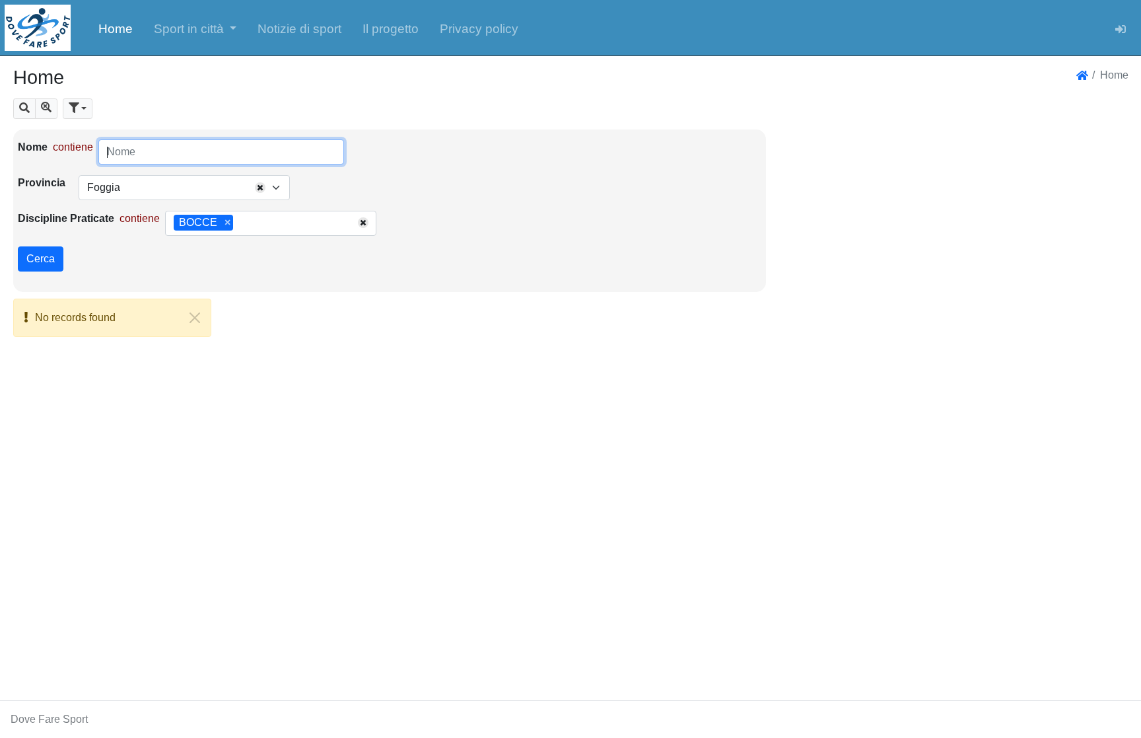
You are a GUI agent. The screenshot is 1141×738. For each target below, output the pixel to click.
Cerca (40, 258)
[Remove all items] (260, 187)
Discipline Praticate (66, 218)
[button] (195, 28)
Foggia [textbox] (103, 187)
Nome (33, 147)
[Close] (195, 317)
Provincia (41, 182)
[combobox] (184, 187)
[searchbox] (241, 223)
